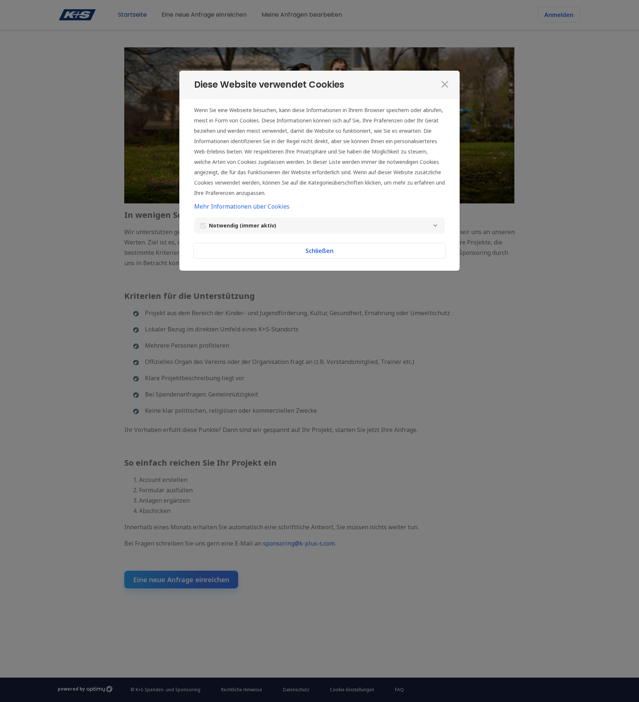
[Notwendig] (435, 225)
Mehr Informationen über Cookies (242, 206)
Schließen (319, 251)
